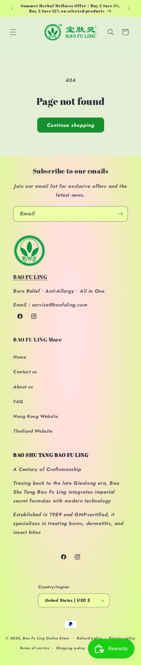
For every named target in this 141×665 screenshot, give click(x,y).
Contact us (25, 371)
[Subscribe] (120, 214)
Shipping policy (71, 648)
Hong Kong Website (35, 416)
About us (23, 386)
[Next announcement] (129, 8)
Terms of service (35, 648)
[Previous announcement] (12, 8)
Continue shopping (70, 125)
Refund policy (89, 638)
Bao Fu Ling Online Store (46, 637)
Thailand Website (33, 431)
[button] (13, 32)
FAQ (18, 401)
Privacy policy (122, 638)
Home (19, 357)
